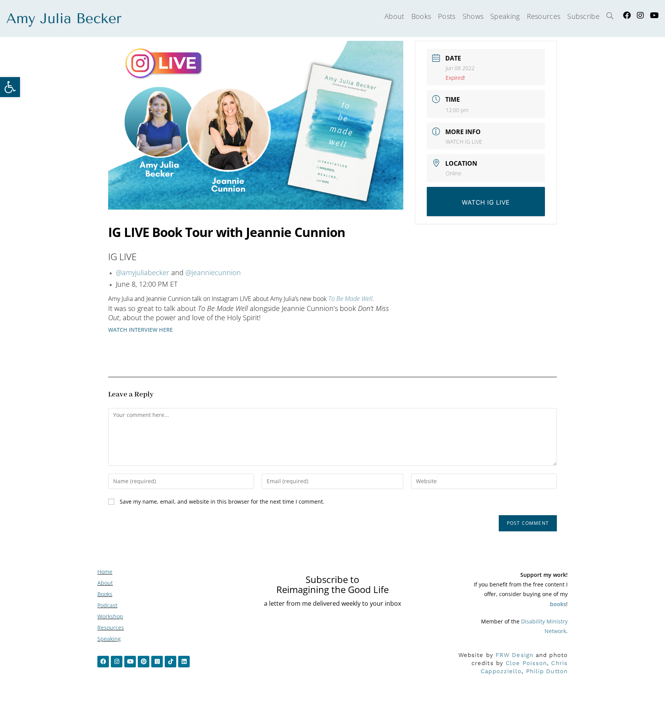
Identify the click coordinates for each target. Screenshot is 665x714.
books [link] (558, 604)
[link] (10, 87)
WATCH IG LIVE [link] (464, 141)
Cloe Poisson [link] (526, 663)
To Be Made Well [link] (350, 298)
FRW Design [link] (514, 655)
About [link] (105, 582)
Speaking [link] (109, 638)
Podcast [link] (107, 605)
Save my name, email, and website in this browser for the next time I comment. (222, 501)
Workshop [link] (110, 616)
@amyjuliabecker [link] (142, 272)
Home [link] (104, 571)
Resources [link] (110, 627)
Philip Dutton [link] (547, 671)
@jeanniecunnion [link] (213, 272)
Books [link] (104, 594)
